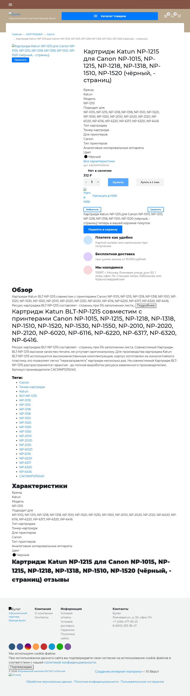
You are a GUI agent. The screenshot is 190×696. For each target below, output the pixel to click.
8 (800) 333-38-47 (125, 4)
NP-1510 (25, 418)
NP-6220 (25, 458)
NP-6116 (25, 454)
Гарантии (67, 630)
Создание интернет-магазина (118, 671)
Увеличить (20, 60)
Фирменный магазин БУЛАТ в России (41, 671)
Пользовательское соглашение (142, 681)
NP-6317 (25, 463)
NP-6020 (25, 449)
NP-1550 (25, 431)
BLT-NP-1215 (28, 396)
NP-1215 (24, 405)
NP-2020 (25, 440)
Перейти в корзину (102, 229)
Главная (17, 34)
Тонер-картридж (32, 387)
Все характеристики (99, 161)
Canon (51, 34)
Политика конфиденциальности (96, 681)
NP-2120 (25, 445)
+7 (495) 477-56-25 (101, 4)
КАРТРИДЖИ (34, 34)
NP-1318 (25, 414)
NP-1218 (25, 409)
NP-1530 (25, 427)
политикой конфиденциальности (70, 662)
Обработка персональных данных (49, 681)
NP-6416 (25, 472)
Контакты (42, 617)
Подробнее (146, 305)
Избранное (92, 209)
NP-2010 (25, 436)
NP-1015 (25, 400)
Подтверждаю (21, 667)
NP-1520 (25, 422)
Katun (23, 391)
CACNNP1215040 (31, 476)
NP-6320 (25, 467)
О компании (44, 613)
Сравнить (155, 209)
